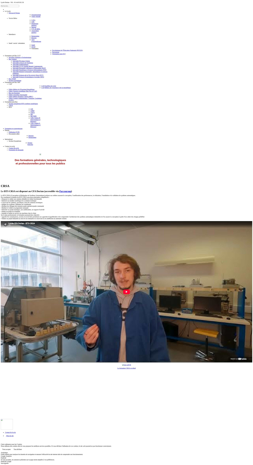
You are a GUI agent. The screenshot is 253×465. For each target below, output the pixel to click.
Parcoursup (65, 191)
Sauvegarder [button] (5, 463)
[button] (8, 11)
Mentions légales (138, 439)
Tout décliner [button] (18, 449)
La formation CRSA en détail (126, 368)
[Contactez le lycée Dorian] (7, 429)
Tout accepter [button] (6, 449)
